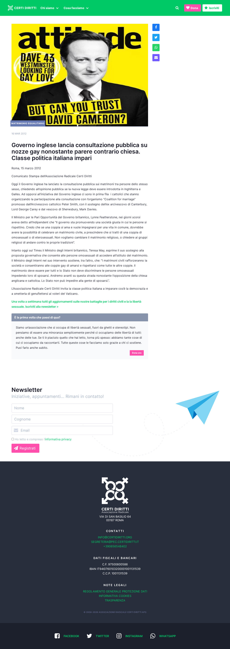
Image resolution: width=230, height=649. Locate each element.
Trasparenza (115, 600)
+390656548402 (115, 546)
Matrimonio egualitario (27, 123)
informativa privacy (58, 439)
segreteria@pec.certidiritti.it (115, 542)
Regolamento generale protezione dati (115, 591)
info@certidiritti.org (115, 537)
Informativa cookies (115, 596)
